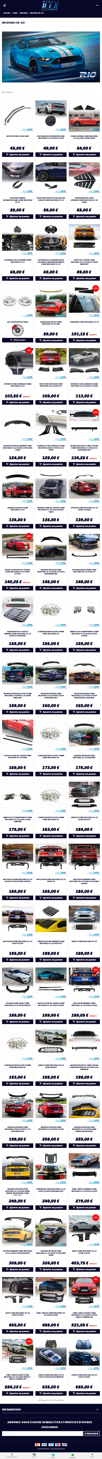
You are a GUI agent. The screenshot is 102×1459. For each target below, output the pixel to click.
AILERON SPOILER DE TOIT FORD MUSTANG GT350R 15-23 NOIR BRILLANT (18, 696)
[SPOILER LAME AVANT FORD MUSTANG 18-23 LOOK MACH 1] (17, 983)
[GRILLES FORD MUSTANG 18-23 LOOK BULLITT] (84, 797)
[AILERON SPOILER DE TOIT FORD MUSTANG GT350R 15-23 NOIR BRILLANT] (17, 673)
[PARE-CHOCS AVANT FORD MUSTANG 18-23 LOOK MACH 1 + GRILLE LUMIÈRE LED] (17, 1355)
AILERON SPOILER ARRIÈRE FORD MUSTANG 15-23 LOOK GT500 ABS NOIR (17, 448)
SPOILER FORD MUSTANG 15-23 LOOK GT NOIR (84, 509)
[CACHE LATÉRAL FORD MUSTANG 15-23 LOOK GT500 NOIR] (84, 116)
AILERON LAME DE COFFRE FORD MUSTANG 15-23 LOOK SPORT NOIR (51, 510)
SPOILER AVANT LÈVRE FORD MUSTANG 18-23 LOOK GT (84, 571)
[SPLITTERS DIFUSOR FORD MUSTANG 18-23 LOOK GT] (51, 364)
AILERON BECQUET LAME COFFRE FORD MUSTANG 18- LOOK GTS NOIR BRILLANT (84, 448)
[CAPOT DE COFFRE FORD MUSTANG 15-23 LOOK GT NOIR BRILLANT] (84, 240)
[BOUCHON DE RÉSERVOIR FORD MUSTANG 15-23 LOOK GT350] (51, 116)
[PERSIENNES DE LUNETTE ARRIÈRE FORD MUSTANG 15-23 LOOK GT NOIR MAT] (17, 611)
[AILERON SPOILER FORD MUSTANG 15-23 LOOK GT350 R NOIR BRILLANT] (51, 549)
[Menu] (4, 5)
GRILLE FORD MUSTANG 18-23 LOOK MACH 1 (51, 1066)
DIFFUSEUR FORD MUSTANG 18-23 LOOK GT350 (17, 942)
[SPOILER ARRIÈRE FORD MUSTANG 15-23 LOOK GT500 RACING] (17, 1231)
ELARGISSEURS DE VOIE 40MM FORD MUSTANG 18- (18, 1066)
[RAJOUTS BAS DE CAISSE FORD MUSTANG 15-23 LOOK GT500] (51, 983)
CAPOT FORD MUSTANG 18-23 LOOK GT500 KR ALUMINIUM (51, 1376)
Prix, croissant (7, 92)
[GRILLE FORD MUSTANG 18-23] (84, 921)
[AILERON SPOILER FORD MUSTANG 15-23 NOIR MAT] (84, 735)
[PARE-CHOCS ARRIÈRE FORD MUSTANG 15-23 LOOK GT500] (84, 1169)
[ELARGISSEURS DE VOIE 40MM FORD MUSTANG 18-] (17, 1045)
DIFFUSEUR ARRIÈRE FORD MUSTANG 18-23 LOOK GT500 (84, 1004)
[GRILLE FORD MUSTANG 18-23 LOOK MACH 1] (51, 1045)
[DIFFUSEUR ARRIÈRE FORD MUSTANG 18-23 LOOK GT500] (84, 983)
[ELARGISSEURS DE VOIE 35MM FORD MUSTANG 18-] (51, 797)
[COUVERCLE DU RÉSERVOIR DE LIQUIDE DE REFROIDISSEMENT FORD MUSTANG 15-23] (51, 240)
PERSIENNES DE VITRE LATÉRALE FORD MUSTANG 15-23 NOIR (84, 200)
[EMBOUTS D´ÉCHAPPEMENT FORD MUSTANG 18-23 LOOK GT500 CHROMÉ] (17, 797)
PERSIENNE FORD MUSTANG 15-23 (84, 322)
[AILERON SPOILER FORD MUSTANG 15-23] (17, 487)
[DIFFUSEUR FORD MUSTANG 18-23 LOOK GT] (51, 859)
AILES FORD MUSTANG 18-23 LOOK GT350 (84, 1252)
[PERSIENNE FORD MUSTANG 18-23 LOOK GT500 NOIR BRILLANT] (51, 1169)
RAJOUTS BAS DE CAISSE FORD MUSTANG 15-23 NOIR (17, 757)
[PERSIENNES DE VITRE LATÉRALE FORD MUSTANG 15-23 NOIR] (84, 178)
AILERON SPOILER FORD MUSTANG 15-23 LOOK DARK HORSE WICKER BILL (84, 1129)
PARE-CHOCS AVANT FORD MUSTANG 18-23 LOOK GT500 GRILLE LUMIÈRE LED (84, 1315)
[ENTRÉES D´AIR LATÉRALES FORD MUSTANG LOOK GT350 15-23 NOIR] (51, 426)
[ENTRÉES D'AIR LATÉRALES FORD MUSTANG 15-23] (17, 364)
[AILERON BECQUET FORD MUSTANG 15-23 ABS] (51, 302)
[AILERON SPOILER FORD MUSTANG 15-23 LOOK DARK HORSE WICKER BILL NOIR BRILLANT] (17, 1169)
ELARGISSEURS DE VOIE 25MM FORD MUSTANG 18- (51, 633)
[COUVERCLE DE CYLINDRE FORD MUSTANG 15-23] (17, 240)
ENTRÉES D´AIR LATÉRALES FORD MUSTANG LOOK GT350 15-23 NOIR (51, 448)
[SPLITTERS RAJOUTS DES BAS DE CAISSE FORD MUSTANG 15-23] (51, 178)
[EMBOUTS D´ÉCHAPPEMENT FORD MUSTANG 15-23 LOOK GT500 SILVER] (84, 611)
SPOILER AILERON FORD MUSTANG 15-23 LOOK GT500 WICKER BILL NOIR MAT (84, 696)
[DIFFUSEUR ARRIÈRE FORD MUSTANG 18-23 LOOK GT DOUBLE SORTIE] (84, 859)
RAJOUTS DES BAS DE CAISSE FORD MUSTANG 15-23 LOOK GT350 (17, 572)
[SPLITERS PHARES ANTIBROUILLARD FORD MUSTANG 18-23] (17, 178)
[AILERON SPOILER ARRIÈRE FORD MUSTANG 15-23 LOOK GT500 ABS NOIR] (17, 426)
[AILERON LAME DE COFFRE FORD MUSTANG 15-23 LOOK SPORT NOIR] (51, 487)
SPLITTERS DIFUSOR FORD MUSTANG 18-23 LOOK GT (51, 385)
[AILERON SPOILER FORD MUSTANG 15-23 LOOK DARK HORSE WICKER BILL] (84, 1107)
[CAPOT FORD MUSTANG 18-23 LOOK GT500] (84, 1355)
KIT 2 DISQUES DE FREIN (17, 322)
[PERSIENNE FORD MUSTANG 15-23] (84, 302)
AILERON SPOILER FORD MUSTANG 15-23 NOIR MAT (84, 757)
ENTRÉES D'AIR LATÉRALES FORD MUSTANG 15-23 (17, 385)
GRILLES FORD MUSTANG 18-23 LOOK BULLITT (84, 818)
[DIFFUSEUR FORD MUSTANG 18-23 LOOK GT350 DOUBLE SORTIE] (17, 859)
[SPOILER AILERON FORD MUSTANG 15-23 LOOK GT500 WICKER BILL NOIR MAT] (84, 673)
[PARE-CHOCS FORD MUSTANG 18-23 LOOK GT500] (51, 1293)
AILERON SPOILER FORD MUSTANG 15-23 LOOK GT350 (51, 1128)
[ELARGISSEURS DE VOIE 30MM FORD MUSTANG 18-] (51, 735)
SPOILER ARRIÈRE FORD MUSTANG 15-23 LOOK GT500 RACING (17, 1252)
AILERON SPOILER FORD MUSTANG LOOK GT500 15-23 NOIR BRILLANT (17, 1129)
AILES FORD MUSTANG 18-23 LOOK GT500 (17, 1314)
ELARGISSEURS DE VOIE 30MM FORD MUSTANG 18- (51, 757)
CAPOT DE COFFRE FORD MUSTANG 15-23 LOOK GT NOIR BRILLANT (84, 262)
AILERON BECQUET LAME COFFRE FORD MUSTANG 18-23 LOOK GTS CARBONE (84, 1067)
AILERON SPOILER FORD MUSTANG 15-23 (17, 509)
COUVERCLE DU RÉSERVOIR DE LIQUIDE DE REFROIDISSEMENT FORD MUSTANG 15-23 (51, 262)
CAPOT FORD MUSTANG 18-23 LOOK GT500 (84, 1376)
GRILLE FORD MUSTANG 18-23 (84, 941)
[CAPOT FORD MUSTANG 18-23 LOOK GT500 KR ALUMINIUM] (51, 1355)
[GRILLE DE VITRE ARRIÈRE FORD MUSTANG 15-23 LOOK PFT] (51, 921)
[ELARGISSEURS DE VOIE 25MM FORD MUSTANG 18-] (51, 611)
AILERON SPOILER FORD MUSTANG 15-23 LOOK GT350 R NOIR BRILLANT (51, 572)
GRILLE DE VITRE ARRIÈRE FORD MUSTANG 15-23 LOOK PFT (51, 942)
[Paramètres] (97, 5)
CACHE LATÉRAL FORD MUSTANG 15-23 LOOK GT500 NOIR (84, 137)
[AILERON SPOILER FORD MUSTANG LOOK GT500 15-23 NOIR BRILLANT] (17, 1107)
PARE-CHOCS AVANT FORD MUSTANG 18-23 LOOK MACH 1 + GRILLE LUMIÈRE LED (17, 1377)
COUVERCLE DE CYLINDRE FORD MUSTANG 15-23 (17, 261)
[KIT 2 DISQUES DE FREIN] (17, 302)
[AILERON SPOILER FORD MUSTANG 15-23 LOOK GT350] (51, 1107)
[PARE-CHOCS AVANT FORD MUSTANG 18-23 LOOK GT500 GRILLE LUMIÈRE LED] (84, 1293)
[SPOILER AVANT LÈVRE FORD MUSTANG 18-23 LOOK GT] (84, 549)
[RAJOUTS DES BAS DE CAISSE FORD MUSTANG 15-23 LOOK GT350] (17, 549)
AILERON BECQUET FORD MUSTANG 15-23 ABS (51, 323)
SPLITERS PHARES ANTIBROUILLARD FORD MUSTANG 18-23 (17, 200)
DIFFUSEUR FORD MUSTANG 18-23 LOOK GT (51, 880)
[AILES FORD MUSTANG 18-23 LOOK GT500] (17, 1293)
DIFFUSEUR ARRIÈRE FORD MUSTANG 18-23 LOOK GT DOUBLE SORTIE (84, 881)
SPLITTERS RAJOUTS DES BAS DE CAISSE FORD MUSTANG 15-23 (51, 199)
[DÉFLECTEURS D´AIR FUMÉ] (17, 116)
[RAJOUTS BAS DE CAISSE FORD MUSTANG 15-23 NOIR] (17, 735)
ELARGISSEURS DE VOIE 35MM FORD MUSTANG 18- (51, 818)
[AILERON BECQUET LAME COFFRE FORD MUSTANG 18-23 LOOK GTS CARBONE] (84, 1045)
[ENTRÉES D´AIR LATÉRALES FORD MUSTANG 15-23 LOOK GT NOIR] (84, 364)
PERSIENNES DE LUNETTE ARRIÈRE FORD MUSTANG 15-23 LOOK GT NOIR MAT (17, 634)
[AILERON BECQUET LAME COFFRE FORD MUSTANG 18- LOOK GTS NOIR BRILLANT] (84, 426)
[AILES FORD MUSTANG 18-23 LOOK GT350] (84, 1231)
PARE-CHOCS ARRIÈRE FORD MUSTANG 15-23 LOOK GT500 (84, 1190)
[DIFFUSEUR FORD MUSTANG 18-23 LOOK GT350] (17, 921)
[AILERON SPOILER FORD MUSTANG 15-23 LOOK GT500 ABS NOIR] (51, 1231)
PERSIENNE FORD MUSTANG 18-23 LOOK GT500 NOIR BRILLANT (50, 1190)
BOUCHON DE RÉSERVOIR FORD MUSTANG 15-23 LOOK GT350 (51, 137)
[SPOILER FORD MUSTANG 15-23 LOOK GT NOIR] (84, 487)
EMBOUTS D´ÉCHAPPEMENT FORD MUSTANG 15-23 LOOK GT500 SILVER (84, 634)
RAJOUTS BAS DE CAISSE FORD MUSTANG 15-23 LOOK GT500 (51, 1004)
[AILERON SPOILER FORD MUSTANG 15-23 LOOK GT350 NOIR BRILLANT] (51, 673)
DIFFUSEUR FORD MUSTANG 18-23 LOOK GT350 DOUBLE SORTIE (17, 880)
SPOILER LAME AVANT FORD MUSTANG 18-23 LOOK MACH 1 (18, 1004)
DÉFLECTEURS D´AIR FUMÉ (18, 136)
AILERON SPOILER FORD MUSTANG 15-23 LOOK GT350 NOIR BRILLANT (51, 696)
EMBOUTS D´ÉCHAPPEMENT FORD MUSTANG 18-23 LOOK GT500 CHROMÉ (17, 819)
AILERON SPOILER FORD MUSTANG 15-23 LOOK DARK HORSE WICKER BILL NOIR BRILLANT (17, 1192)
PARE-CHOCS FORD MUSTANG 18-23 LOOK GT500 (50, 1314)
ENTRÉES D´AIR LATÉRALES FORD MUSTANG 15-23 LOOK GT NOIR (84, 385)
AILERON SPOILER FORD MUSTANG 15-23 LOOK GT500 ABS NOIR (51, 1253)
